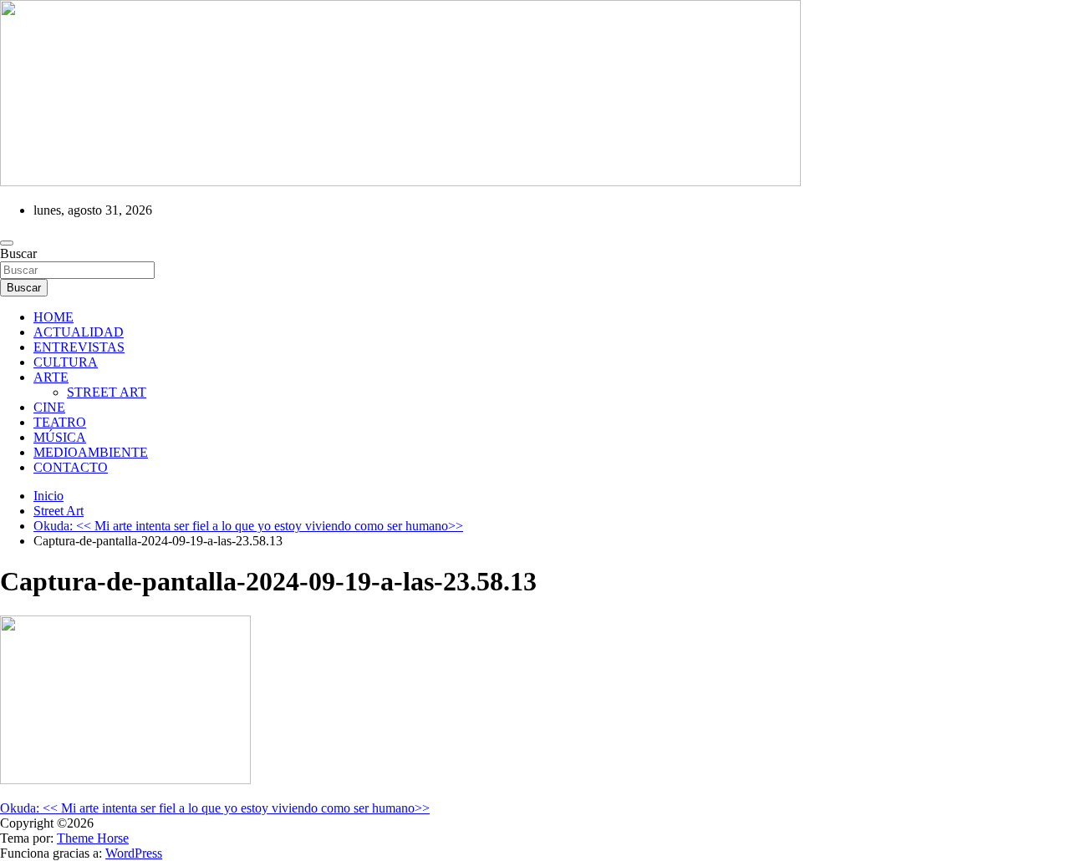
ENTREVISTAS (79, 347)
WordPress (133, 853)
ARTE (51, 377)
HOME (53, 317)
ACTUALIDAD (78, 332)
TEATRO (59, 422)
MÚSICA (59, 437)
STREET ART (106, 392)
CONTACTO (70, 467)
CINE (49, 407)
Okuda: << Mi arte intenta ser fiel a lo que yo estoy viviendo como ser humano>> (215, 808)
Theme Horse (93, 838)
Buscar (18, 253)
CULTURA (65, 362)
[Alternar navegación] (6, 243)
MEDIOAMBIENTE (90, 452)
